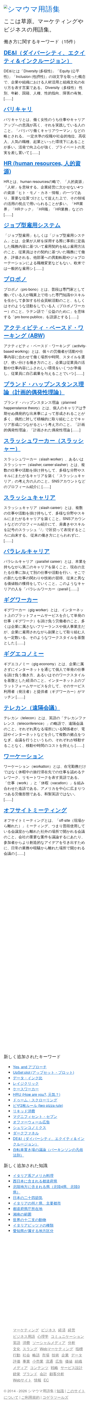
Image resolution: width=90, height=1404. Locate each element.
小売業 (37, 1361)
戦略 (54, 1367)
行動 (16, 1355)
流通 (49, 1361)
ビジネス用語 (24, 1336)
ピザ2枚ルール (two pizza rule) (38, 1105)
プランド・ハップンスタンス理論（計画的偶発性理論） (44, 388)
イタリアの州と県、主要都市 (37, 1203)
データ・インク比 (27, 1077)
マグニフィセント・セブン (35, 1116)
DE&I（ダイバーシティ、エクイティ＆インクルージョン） (44, 56)
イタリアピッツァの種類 (33, 1225)
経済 (62, 1330)
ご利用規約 (30, 1397)
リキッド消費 (24, 1111)
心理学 (42, 1336)
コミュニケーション (67, 1336)
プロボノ (15, 279)
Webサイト (22, 1380)
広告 (59, 1361)
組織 (78, 1361)
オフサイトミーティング (35, 810)
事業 (26, 1361)
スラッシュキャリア (30, 497)
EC (46, 1380)
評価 (16, 1361)
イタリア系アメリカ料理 (33, 1175)
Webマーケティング (56, 1348)
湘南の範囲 (22, 1214)
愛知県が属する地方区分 (33, 1230)
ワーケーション (24, 756)
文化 (16, 1348)
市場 (45, 1355)
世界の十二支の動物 (29, 1219)
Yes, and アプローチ (30, 1066)
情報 (37, 1380)
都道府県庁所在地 (27, 1208)
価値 (68, 1361)
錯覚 (16, 1373)
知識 (60, 1390)
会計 (43, 1373)
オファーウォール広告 (31, 1122)
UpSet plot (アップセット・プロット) (43, 1072)
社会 (26, 1355)
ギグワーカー (21, 599)
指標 (79, 1348)
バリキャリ (18, 109)
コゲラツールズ (55, 1397)
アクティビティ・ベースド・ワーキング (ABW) (44, 331)
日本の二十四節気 (27, 1197)
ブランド (30, 1373)
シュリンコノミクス (29, 1127)
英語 (16, 1342)
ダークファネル (26, 1133)
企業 (65, 1355)
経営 (71, 1330)
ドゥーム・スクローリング (35, 1100)
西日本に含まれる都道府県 (35, 1181)
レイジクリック (26, 1083)
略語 (36, 1355)
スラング (30, 1348)
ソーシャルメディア (49, 1342)
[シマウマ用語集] (32, 8)
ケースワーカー (26, 1088)
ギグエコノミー (24, 653)
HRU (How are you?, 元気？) (36, 1094)
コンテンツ (39, 1367)
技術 (55, 1355)
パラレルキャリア (27, 551)
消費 (26, 1342)
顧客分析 (56, 1373)
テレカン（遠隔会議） (32, 707)
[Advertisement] (45, 905)
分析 (71, 1342)
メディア (20, 1367)
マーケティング (26, 1330)
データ (76, 1355)
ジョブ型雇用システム (32, 225)
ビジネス (48, 1330)
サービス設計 (71, 1367)
